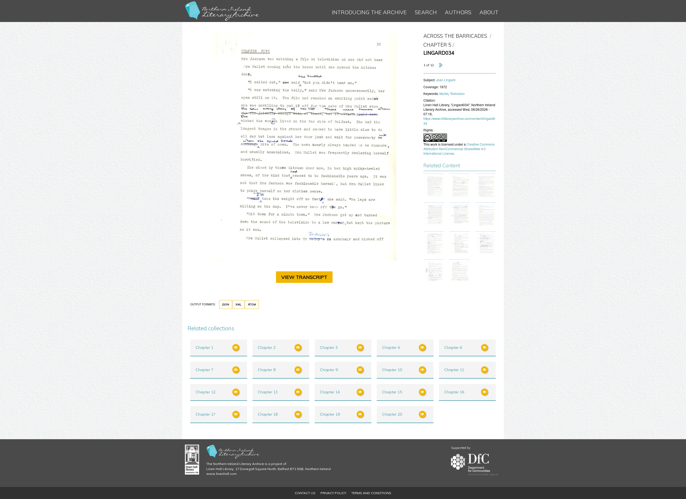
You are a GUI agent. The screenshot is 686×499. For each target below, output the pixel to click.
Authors (458, 12)
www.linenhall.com (221, 474)
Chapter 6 (453, 347)
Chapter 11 (454, 369)
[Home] (222, 11)
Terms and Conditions (371, 493)
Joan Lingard (445, 79)
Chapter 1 (204, 347)
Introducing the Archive (369, 12)
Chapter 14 (330, 392)
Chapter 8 (266, 369)
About (488, 12)
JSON (225, 304)
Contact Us (305, 493)
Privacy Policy (333, 493)
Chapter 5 (437, 45)
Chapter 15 (392, 392)
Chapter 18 (268, 414)
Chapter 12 (205, 392)
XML (238, 304)
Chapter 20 (392, 414)
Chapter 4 (391, 347)
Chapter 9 (329, 369)
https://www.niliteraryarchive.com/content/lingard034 (459, 120)
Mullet (443, 93)
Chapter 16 (454, 392)
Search (426, 12)
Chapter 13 (268, 392)
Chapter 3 (329, 347)
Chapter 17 (205, 414)
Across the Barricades (455, 36)
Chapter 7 (204, 369)
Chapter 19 (330, 414)
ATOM (252, 304)
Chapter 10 (392, 369)
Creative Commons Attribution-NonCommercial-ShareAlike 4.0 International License (459, 149)
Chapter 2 (266, 347)
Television (457, 93)
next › (440, 65)
